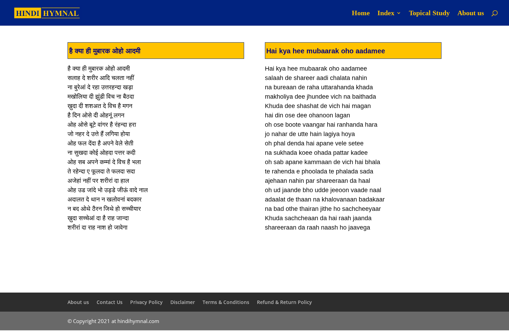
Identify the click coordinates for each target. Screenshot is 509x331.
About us (470, 13)
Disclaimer (182, 302)
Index (385, 13)
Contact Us (110, 302)
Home (361, 13)
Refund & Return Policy (284, 302)
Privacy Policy (146, 302)
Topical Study (429, 13)
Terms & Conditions (226, 302)
